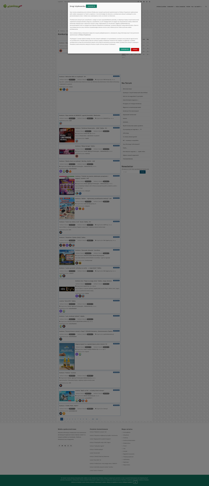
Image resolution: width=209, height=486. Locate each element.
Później (135, 49)
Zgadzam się (91, 6)
